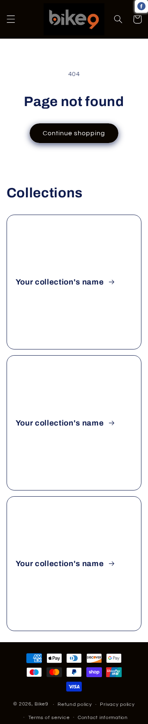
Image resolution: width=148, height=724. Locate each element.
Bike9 (42, 704)
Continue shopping (74, 133)
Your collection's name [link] (61, 282)
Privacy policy (117, 704)
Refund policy (75, 704)
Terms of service (49, 717)
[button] (10, 19)
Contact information (103, 717)
